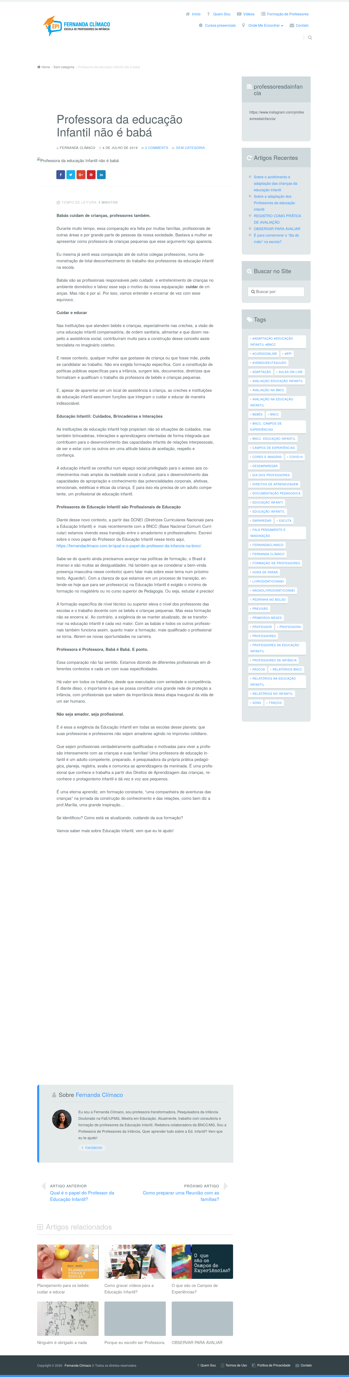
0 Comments (156, 147)
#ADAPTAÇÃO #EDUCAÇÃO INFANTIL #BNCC (271, 341)
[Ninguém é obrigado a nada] (68, 1334)
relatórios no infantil (272, 694)
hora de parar (265, 572)
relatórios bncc (287, 669)
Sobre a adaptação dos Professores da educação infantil (274, 203)
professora (290, 627)
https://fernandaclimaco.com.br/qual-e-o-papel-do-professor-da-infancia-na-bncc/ (129, 545)
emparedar (261, 520)
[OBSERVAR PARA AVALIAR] (202, 1305)
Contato (302, 25)
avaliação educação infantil (277, 381)
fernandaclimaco (268, 545)
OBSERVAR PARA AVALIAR (197, 1342)
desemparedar (265, 466)
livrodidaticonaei (268, 581)
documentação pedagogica (276, 493)
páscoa (258, 669)
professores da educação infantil (274, 648)
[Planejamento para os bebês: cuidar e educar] (68, 1277)
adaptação (261, 372)
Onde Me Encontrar (264, 25)
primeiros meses (267, 618)
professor (262, 627)
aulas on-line (291, 372)
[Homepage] (77, 25)
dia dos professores (271, 475)
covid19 (296, 457)
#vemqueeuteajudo (269, 363)
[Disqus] (135, 903)
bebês (257, 414)
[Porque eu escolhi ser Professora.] (135, 1305)
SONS (256, 703)
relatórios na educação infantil (273, 681)
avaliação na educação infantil (271, 402)
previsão (260, 609)
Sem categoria (190, 147)
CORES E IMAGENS (267, 457)
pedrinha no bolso (269, 599)
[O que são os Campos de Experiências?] (202, 1277)
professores (264, 636)
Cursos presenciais (220, 25)
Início (196, 14)
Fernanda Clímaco (268, 554)
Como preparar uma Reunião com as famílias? (181, 1192)
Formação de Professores (288, 14)
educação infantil (268, 511)
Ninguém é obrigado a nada (62, 1342)
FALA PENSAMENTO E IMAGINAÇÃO (268, 533)
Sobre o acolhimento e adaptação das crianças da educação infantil (275, 183)
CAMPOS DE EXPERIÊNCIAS (273, 448)
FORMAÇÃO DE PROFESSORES (276, 563)
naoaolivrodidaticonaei (273, 590)
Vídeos (248, 14)
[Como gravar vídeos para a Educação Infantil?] (135, 1277)
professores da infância (274, 660)
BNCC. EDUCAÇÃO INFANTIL (274, 439)
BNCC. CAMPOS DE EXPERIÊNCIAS (266, 426)
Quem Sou (221, 14)
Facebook (93, 1148)
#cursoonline (264, 354)
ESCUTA (285, 520)
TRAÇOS (275, 703)
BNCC (274, 414)
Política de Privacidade (273, 1365)
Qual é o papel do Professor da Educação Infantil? (82, 1192)
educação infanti (267, 502)
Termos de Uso (236, 1365)
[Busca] (306, 32)
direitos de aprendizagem (275, 484)
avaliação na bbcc (268, 390)
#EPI (288, 354)
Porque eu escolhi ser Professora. (134, 1342)
